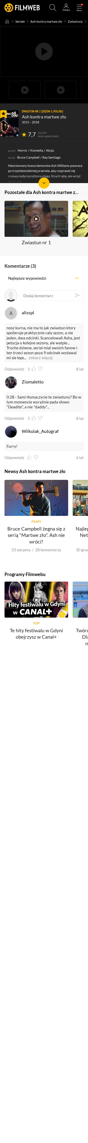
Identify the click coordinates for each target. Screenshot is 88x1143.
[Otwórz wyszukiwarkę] (53, 7)
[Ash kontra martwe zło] (9, 123)
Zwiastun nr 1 (36, 242)
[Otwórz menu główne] (79, 7)
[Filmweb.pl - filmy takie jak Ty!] (22, 8)
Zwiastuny (75, 21)
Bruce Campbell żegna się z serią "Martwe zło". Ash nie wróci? (36, 535)
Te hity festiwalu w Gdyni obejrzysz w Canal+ (36, 633)
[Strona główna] (7, 21)
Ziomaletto (33, 382)
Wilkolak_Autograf (40, 431)
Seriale (20, 21)
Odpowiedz (14, 369)
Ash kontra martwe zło (46, 21)
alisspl (28, 312)
